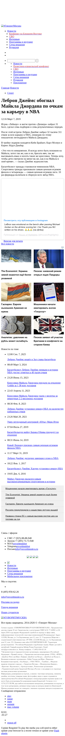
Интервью (14, 39)
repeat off (11, 722)
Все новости (7, 244)
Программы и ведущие (21, 42)
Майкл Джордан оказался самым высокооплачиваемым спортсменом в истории (31, 480)
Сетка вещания (17, 44)
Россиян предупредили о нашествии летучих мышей (31, 510)
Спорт (10, 93)
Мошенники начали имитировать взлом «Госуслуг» (30, 488)
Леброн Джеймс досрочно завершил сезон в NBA (32, 458)
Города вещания (9, 607)
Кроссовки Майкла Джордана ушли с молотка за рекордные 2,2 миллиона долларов (32, 397)
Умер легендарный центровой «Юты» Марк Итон (33, 422)
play (9, 696)
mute (9, 701)
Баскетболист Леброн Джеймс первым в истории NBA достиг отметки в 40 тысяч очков (32, 371)
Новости (11, 31)
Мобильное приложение (19, 576)
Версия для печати (13, 241)
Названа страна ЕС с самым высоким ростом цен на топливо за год (31, 517)
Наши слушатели (10, 612)
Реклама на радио (10, 602)
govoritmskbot (20, 543)
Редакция (14, 47)
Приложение (20, 82)
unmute (10, 704)
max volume (13, 707)
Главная (5, 88)
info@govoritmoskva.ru (26, 549)
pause (10, 699)
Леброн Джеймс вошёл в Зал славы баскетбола (31, 359)
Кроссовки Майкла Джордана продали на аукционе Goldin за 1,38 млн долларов (34, 384)
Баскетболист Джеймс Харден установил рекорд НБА (35, 468)
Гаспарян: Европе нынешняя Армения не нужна (29, 504)
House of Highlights (28, 235)
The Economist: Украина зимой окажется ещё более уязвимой (31, 496)
